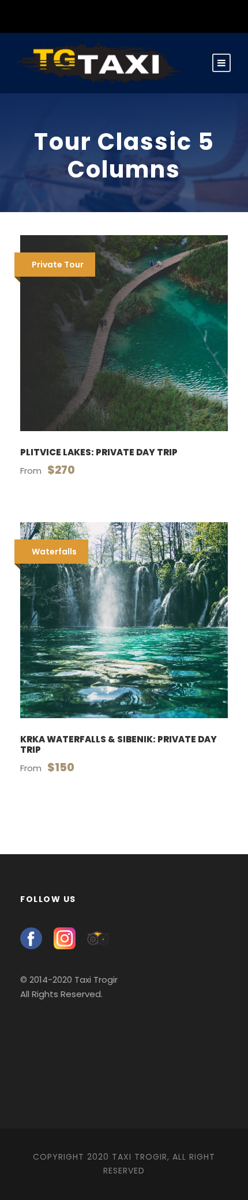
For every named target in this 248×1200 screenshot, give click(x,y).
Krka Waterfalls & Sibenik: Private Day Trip (118, 744)
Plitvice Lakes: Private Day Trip (99, 452)
